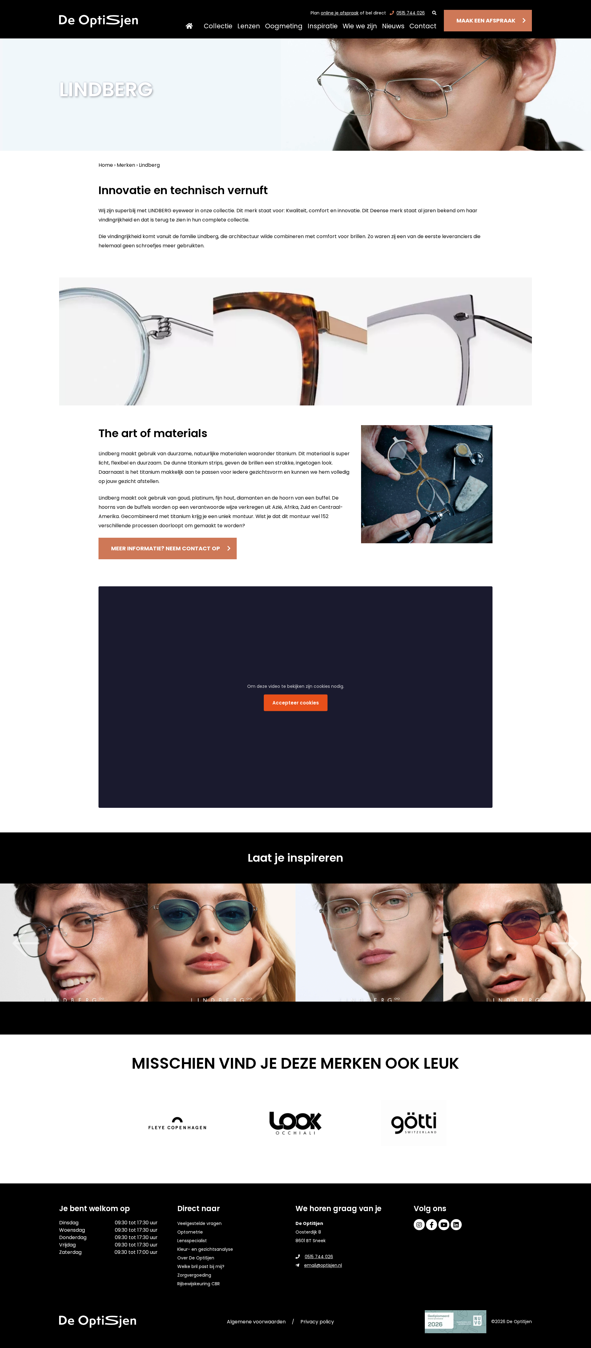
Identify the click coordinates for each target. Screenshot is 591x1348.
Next (582, 943)
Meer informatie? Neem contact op (165, 548)
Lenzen (248, 26)
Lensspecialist (192, 1241)
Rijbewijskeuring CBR (198, 1284)
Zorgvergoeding (194, 1275)
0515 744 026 (410, 13)
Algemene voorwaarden (256, 1321)
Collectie (218, 26)
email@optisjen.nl (323, 1265)
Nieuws (393, 26)
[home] (98, 21)
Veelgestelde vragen (199, 1223)
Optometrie (190, 1232)
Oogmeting (284, 26)
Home (189, 26)
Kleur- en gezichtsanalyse (205, 1249)
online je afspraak (340, 13)
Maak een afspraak (485, 20)
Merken (126, 165)
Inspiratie (323, 26)
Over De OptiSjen (195, 1258)
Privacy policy (317, 1321)
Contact (422, 26)
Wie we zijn (360, 26)
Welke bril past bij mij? (200, 1266)
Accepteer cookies (295, 702)
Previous (9, 943)
